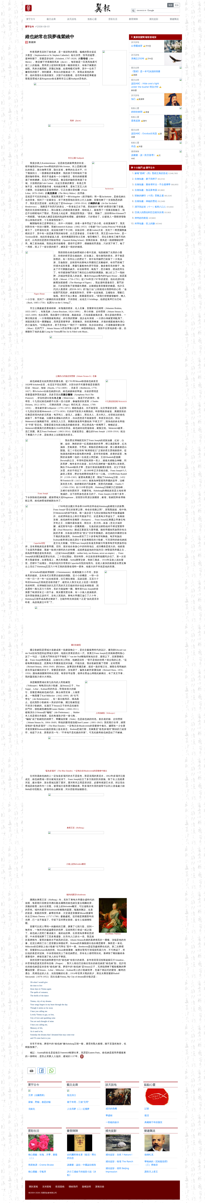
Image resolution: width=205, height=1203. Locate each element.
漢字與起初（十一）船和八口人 (150, 206)
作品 (133, 146)
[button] (31, 1070)
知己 (133, 99)
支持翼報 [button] (46, 1186)
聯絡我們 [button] (73, 1186)
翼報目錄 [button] (99, 1186)
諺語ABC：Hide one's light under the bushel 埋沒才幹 (145, 85)
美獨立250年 (137, 58)
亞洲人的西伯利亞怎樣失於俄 (149, 212)
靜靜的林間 (136, 111)
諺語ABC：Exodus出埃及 (144, 133)
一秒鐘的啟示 (112, 1122)
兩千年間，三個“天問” (78, 1102)
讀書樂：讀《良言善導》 (143, 155)
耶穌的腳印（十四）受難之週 (149, 195)
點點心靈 (92, 19)
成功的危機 (111, 1108)
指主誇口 (71, 1095)
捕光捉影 (153, 19)
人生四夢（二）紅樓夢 (78, 1108)
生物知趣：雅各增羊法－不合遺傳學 (152, 184)
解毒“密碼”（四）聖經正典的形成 (151, 173)
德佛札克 (148, 1154)
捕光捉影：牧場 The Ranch (119, 1161)
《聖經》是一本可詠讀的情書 (145, 71)
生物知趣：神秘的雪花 (146, 201)
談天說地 (71, 19)
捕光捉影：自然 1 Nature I (119, 1154)
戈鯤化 (31, 1108)
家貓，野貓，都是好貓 (39, 1102)
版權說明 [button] (86, 1186)
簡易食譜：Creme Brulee (41, 1164)
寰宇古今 (30, 19)
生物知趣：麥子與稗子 (146, 178)
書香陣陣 (133, 19)
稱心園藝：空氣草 (37, 1171)
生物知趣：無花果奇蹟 (146, 190)
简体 (177, 5)
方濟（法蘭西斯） (37, 1095)
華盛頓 (109, 1115)
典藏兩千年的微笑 (153, 1122)
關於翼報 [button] (33, 1186)
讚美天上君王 (151, 1171)
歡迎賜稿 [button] (60, 1186)
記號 (146, 1108)
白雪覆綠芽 (136, 45)
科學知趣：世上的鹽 (145, 223)
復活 (146, 1115)
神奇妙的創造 (141, 217)
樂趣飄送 (174, 19)
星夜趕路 (135, 120)
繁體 (170, 5)
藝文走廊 (51, 19)
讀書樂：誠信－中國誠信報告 (81, 1164)
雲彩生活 (112, 19)
